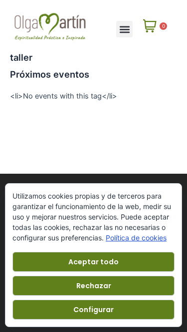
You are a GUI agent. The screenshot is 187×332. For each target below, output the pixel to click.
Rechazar (93, 286)
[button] (124, 29)
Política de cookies (136, 237)
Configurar (93, 310)
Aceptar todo (93, 262)
